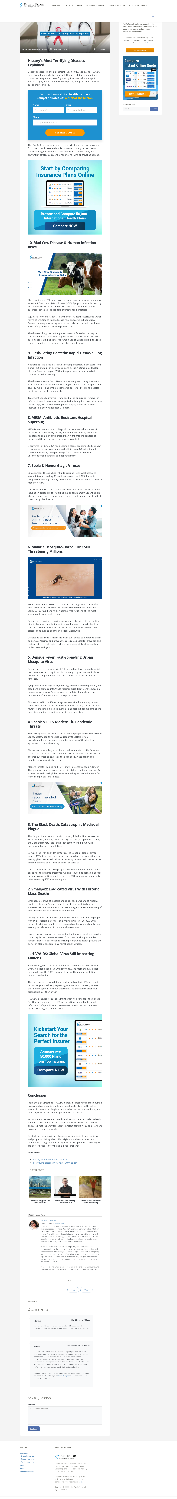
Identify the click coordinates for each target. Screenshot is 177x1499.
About (31, 1215)
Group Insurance (27, 1459)
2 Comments (100, 49)
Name (36, 104)
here (149, 43)
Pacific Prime (60, 1223)
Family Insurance (27, 1462)
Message (32, 1404)
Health (69, 6)
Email (69, 104)
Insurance (57, 6)
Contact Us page (64, 1376)
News (79, 6)
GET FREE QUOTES (65, 132)
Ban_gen (73, 1290)
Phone (36, 117)
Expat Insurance (27, 1456)
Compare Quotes (116, 6)
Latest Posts (40, 1215)
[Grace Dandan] (34, 1224)
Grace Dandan (48, 1220)
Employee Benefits (95, 6)
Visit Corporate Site (139, 6)
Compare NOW (65, 225)
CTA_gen (86, 1290)
